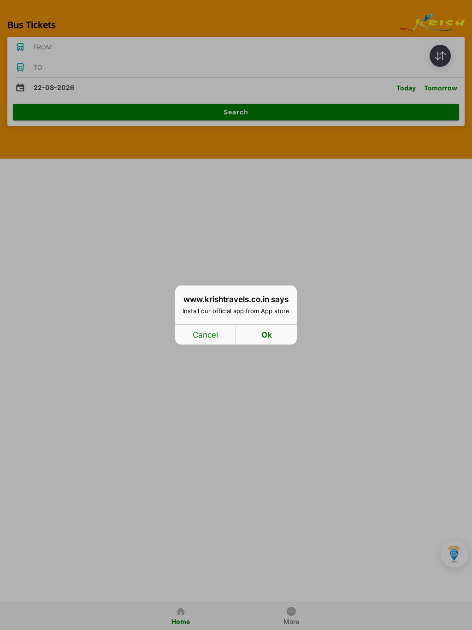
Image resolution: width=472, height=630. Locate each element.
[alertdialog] (236, 315)
